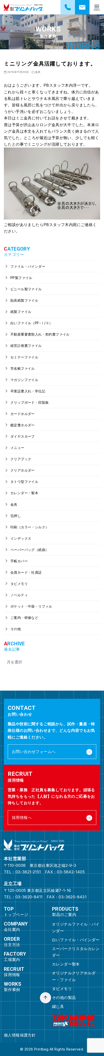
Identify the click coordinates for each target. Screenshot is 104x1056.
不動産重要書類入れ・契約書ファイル (39, 334)
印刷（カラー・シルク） (29, 527)
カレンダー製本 (66, 964)
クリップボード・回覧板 (29, 402)
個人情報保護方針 (20, 1035)
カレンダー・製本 (23, 493)
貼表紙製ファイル (23, 300)
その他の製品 (64, 997)
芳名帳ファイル (22, 368)
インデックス (20, 538)
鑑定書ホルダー (22, 425)
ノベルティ (18, 595)
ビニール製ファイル (25, 289)
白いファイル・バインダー (76, 939)
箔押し (15, 516)
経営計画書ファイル (25, 345)
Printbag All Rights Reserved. (59, 1049)
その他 (15, 629)
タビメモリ (18, 584)
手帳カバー (18, 561)
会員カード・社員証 (25, 572)
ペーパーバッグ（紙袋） (29, 550)
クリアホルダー (22, 470)
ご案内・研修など (23, 617)
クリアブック (20, 459)
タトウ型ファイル (23, 481)
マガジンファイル (23, 380)
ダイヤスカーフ (22, 436)
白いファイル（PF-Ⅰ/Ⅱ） (31, 323)
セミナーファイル (23, 357)
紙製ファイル (20, 312)
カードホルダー (22, 414)
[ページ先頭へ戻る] (45, 997)
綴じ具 (58, 1006)
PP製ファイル (20, 278)
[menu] (96, 7)
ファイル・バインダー (27, 266)
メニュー (16, 448)
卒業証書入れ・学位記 (27, 391)
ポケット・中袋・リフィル (30, 606)
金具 (38, 72)
